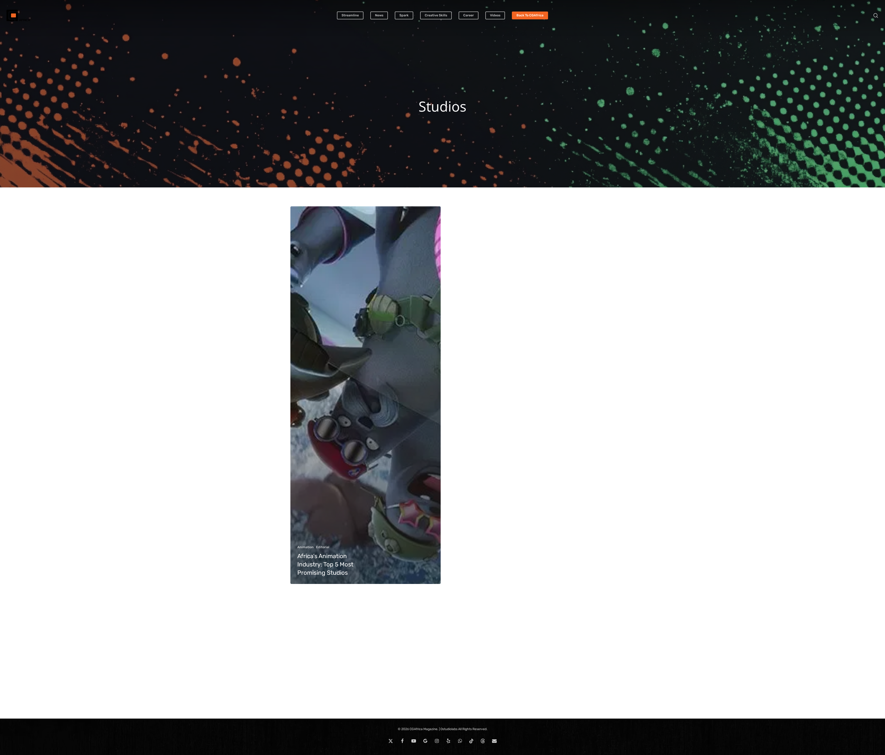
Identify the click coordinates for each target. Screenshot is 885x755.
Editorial (322, 547)
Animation (305, 547)
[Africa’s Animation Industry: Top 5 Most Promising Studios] (365, 395)
